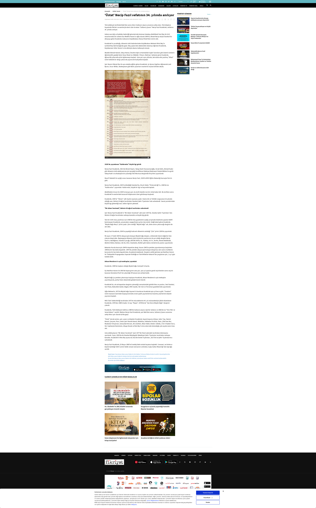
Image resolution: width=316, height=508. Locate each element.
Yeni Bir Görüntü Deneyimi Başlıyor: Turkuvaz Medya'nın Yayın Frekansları (199, 36)
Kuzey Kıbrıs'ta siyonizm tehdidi (200, 43)
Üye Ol (124, 1)
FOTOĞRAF (162, 455)
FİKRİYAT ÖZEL (193, 6)
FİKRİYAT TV (183, 6)
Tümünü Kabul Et (208, 492)
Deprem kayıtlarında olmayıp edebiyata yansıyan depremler (200, 19)
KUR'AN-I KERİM (138, 6)
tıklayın (122, 360)
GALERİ (168, 6)
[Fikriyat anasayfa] (124, 368)
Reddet (208, 502)
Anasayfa (107, 11)
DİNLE (201, 6)
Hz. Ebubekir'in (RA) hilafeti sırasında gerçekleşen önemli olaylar (119, 407)
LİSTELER (175, 6)
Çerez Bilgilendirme (153, 500)
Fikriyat (112, 471)
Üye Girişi (118, 1)
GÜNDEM (123, 455)
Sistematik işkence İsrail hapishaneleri (198, 52)
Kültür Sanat (116, 11)
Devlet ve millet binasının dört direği (200, 68)
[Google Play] (147, 369)
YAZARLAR (153, 6)
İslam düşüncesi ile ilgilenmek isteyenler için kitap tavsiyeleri (121, 439)
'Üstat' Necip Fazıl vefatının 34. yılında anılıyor (136, 11)
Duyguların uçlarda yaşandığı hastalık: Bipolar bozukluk (155, 407)
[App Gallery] (156, 369)
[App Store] (137, 369)
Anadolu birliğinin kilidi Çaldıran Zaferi (155, 438)
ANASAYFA (116, 455)
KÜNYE (200, 455)
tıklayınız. (134, 504)
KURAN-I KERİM (147, 455)
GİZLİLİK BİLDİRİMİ (192, 455)
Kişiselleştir (207, 497)
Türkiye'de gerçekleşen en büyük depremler (201, 27)
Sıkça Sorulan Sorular (110, 1)
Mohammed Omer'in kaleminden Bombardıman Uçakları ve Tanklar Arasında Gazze (201, 61)
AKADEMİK (161, 6)
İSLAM (146, 6)
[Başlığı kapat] (223, 491)
